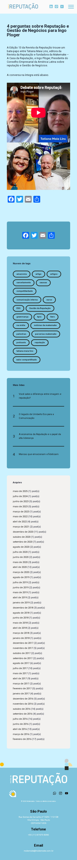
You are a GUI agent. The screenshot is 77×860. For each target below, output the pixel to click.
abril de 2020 (20, 567)
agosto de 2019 (21, 577)
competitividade (24, 291)
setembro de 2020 (22, 541)
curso (49, 300)
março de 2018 (21, 633)
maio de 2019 (20, 592)
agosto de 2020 (21, 547)
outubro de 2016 (21, 709)
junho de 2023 (20, 501)
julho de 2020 (20, 552)
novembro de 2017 (23, 648)
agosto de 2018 (21, 612)
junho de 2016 (20, 724)
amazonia (21, 274)
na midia (20, 325)
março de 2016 (21, 734)
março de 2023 (21, 511)
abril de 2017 (20, 678)
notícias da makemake (45, 325)
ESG (18, 308)
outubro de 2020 (21, 537)
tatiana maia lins (24, 351)
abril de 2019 (20, 597)
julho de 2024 (20, 496)
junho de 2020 (20, 557)
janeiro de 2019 (21, 602)
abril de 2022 (20, 521)
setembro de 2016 (22, 713)
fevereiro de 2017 (22, 688)
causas (43, 282)
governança (22, 317)
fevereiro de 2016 (22, 739)
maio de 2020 (20, 562)
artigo (38, 274)
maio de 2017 (20, 673)
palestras (21, 334)
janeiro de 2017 (21, 693)
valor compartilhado (26, 360)
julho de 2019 (20, 582)
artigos (54, 274)
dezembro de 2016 (23, 698)
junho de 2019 (20, 587)
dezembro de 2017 (23, 643)
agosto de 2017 (21, 663)
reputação (40, 342)
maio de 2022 (20, 516)
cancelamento (23, 282)
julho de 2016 (20, 719)
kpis (39, 317)
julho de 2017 (20, 668)
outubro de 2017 (21, 653)
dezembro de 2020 (23, 531)
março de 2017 (21, 683)
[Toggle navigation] (71, 7)
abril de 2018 (20, 628)
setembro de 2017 (22, 658)
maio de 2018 (20, 622)
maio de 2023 (20, 506)
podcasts (21, 342)
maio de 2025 (20, 491)
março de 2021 (21, 526)
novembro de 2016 (23, 703)
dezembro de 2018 (23, 607)
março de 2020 (21, 572)
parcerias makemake (45, 334)
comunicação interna (27, 300)
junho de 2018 (20, 617)
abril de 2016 (20, 729)
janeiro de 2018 (21, 638)
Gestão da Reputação (40, 308)
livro (52, 317)
